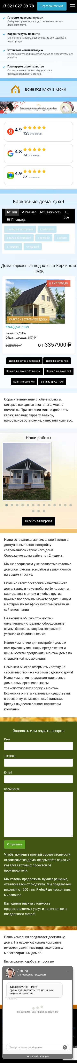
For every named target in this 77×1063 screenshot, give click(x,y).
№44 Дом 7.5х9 (17, 327)
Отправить (14, 844)
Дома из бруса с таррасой (24, 360)
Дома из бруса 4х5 (57, 360)
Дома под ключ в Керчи (45, 89)
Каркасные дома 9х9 (58, 371)
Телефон (9, 755)
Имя (7, 739)
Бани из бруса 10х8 (52, 381)
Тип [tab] (13, 212)
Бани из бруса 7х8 (24, 381)
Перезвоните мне (51, 6)
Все (66, 217)
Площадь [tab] (18, 220)
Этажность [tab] (52, 212)
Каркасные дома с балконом (23, 371)
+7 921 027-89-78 (18, 6)
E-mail (8, 772)
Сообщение (12, 789)
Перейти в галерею (38, 521)
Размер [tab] (30, 212)
